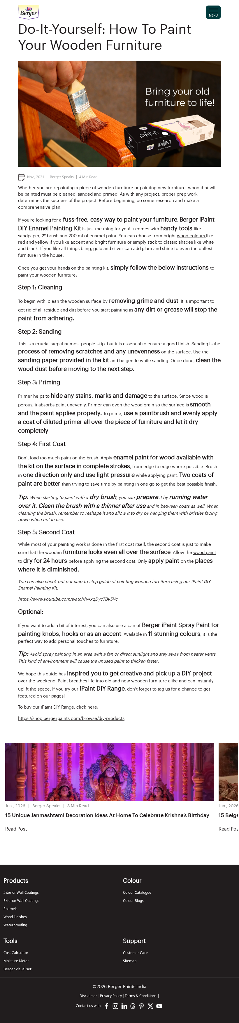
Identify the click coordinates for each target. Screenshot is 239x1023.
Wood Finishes (15, 916)
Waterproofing (15, 925)
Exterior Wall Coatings (21, 900)
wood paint (204, 553)
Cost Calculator (15, 952)
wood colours (191, 236)
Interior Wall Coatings (21, 892)
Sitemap (129, 960)
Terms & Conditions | (142, 995)
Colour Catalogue (137, 892)
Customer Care (135, 952)
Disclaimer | (90, 995)
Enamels (10, 908)
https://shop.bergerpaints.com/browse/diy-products (71, 718)
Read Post (16, 829)
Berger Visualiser (17, 969)
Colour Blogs (133, 900)
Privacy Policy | (112, 995)
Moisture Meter (16, 960)
